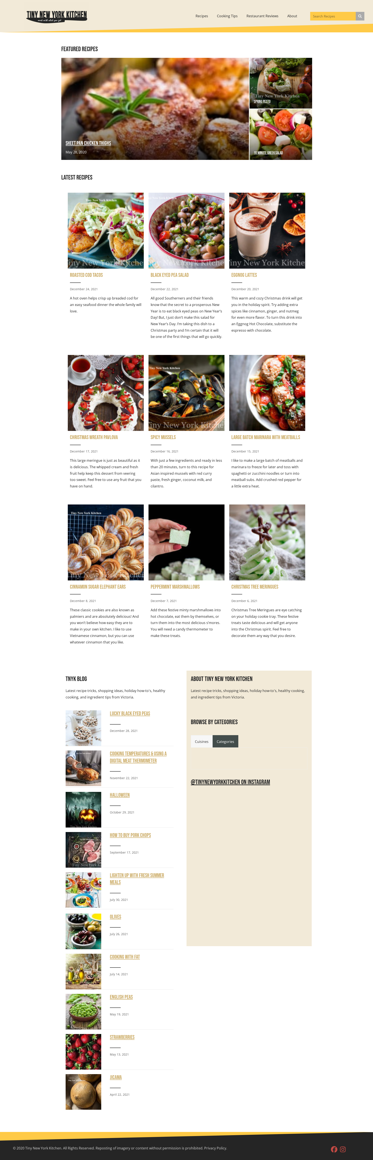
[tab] (202, 741)
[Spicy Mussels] (186, 424)
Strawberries (122, 1037)
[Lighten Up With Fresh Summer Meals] (83, 889)
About (292, 16)
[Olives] (83, 930)
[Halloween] (83, 809)
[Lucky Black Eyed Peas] (83, 727)
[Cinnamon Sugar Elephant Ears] (106, 576)
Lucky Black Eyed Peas (130, 713)
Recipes (202, 16)
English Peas (121, 997)
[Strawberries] (83, 1051)
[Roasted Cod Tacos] (106, 268)
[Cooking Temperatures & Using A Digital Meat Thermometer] (83, 768)
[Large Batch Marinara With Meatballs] (267, 424)
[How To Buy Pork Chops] (83, 849)
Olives (115, 917)
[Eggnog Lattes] (267, 268)
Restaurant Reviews (262, 16)
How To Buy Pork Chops (130, 835)
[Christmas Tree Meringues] (267, 576)
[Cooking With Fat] (83, 971)
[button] (334, 1149)
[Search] (360, 16)
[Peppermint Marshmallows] (186, 576)
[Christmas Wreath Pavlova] (106, 424)
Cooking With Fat (125, 957)
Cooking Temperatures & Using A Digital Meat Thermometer (138, 757)
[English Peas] (83, 1011)
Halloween (120, 795)
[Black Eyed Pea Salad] (186, 268)
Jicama (116, 1077)
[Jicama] (83, 1091)
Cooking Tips (227, 16)
